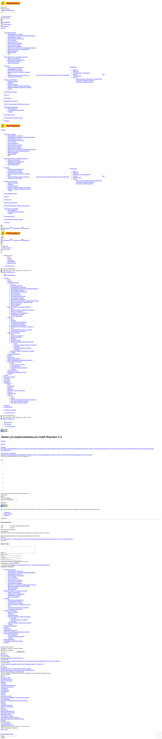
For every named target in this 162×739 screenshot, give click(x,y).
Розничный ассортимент (18, 364)
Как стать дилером (6, 696)
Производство (5, 690)
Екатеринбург (11, 261)
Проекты (3, 682)
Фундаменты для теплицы (38, 454)
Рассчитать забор (5, 677)
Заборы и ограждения (17, 335)
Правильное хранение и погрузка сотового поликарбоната (18, 670)
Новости (3, 693)
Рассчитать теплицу (6, 679)
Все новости (4, 655)
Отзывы (3, 694)
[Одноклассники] (4, 431)
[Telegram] (6, 431)
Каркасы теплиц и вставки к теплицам (57, 454)
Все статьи (4, 667)
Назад (9, 257)
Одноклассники (10, 426)
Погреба (8, 450)
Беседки (68, 448)
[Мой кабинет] (1, 20)
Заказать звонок (5, 249)
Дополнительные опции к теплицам (81, 454)
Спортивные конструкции (8, 685)
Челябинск (10, 260)
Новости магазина (7, 650)
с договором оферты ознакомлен (40, 565)
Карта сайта (4, 729)
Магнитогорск (11, 263)
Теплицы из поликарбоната (9, 454)
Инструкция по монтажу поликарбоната (12, 671)
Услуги (13, 398)
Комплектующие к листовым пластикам (22, 310)
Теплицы (13, 320)
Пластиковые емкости (59, 448)
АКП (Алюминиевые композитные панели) (103, 448)
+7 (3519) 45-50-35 (6, 16)
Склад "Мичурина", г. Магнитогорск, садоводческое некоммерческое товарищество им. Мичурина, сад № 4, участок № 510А (37, 539)
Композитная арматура (84, 448)
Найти (2, 737)
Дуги (69, 454)
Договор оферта (5, 699)
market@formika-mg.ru (7, 10)
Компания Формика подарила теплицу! (12, 658)
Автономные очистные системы (10, 717)
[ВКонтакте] (2, 431)
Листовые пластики (16, 285)
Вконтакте (9, 422)
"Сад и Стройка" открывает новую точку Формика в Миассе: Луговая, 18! (22, 664)
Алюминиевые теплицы (24, 454)
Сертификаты (5, 691)
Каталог (9, 281)
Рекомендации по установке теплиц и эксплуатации (16, 668)
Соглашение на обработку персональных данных (15, 697)
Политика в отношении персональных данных (14, 700)
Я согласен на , (26, 565)
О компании (11, 386)
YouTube (8, 424)
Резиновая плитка (135, 448)
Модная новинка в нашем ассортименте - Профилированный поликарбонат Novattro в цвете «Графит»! (30, 661)
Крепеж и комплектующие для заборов (25, 345)
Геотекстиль (73, 448)
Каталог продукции (6, 680)
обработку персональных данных (20, 565)
